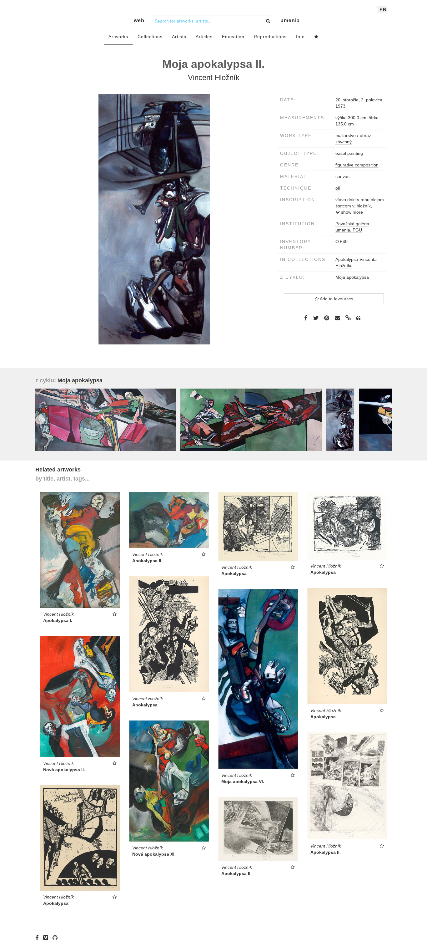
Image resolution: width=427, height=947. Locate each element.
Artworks (118, 36)
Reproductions (270, 36)
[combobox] (212, 21)
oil (337, 188)
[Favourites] (316, 37)
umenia (290, 20)
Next (387, 420)
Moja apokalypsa (352, 277)
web (139, 20)
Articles (204, 36)
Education (233, 36)
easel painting (349, 153)
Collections (150, 36)
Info (300, 36)
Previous (40, 420)
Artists (179, 36)
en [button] (383, 9)
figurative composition (357, 164)
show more (351, 212)
